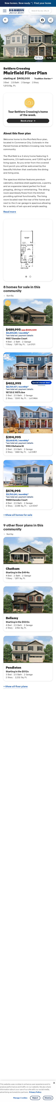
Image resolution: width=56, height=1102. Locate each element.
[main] (28, 558)
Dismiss (48, 1098)
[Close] (54, 1083)
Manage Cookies (20, 1098)
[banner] (28, 3)
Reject (35, 1098)
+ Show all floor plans (15, 686)
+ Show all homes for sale (17, 514)
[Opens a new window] (42, 20)
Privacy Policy (35, 1092)
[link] (28, 38)
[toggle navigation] (4, 11)
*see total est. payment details (19, 334)
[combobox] (40, 10)
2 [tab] (30, 277)
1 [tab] (26, 277)
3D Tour (38, 58)
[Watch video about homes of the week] (28, 102)
